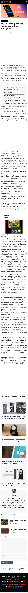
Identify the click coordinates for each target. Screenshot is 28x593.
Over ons (19, 579)
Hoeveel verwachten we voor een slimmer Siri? (16, 103)
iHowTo (5, 568)
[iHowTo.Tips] (6, 2)
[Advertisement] (14, 48)
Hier (8, 324)
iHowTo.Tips (8, 576)
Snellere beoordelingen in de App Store (14, 97)
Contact (15, 579)
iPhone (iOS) (11, 568)
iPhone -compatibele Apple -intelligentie (11, 80)
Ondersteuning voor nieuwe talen (13, 98)
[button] (22, 2)
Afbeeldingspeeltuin (11, 208)
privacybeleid (9, 579)
